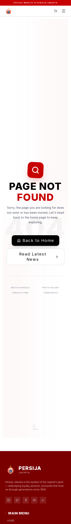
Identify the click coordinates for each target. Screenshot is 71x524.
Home (11, 520)
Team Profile (50, 293)
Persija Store (20, 293)
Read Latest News (32, 257)
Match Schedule (20, 288)
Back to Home (38, 240)
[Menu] (63, 11)
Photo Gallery (50, 288)
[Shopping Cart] (55, 10)
